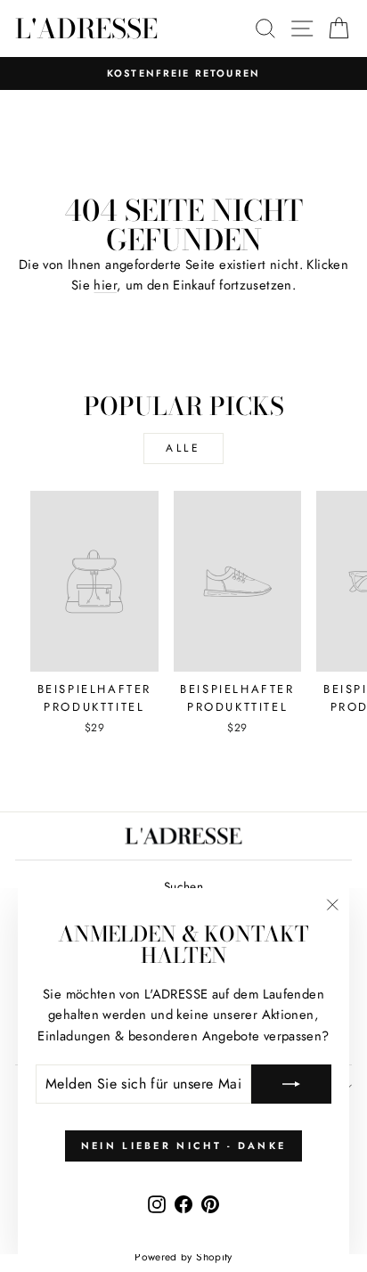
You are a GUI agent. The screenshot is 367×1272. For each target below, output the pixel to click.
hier (105, 285)
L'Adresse (86, 28)
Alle (183, 448)
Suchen (183, 886)
